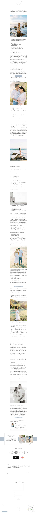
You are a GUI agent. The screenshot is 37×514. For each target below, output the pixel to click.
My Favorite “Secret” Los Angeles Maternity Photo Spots (15, 46)
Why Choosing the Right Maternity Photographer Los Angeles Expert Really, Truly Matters (18, 39)
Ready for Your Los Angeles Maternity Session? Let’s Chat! (16, 52)
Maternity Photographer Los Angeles (14, 53)
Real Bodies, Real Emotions (13, 43)
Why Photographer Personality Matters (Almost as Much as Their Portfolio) (17, 48)
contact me (13, 413)
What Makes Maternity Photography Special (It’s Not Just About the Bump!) (17, 40)
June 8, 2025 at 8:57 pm (9, 464)
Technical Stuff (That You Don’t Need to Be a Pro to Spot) (16, 44)
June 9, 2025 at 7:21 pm (9, 475)
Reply (7, 468)
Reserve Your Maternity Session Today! (18, 417)
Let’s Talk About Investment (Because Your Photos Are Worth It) (16, 47)
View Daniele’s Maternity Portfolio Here (18, 286)
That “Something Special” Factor (14, 45)
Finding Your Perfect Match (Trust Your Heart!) (15, 51)
